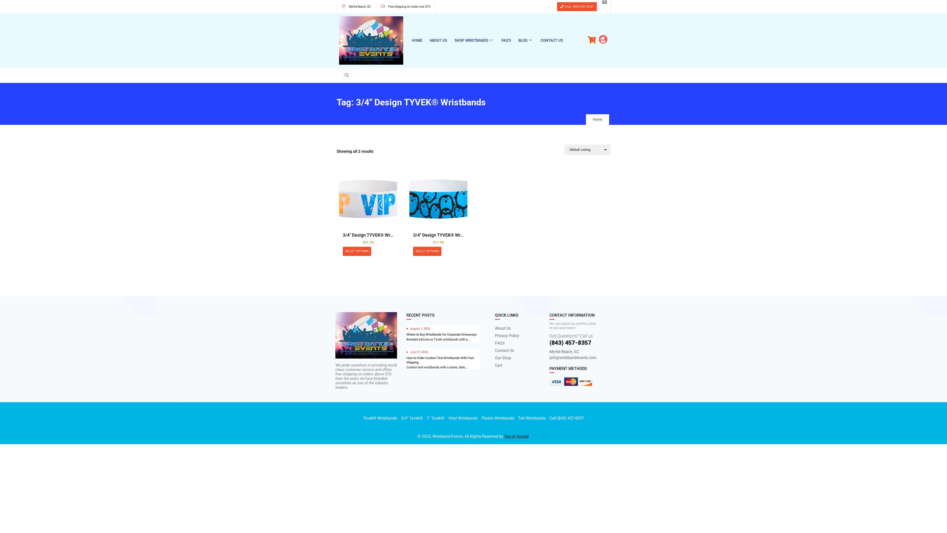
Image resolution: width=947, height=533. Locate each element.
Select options (357, 251)
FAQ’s (506, 40)
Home (417, 40)
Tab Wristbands (532, 418)
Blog (523, 40)
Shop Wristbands (471, 40)
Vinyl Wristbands (463, 418)
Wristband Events (447, 436)
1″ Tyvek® (435, 418)
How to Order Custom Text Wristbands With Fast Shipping (440, 360)
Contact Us (552, 40)
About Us (438, 40)
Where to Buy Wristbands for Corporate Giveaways (441, 334)
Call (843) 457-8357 (566, 418)
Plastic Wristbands (498, 418)
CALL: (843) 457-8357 (579, 6)
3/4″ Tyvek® (412, 418)
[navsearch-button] (345, 75)
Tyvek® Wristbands (380, 418)
